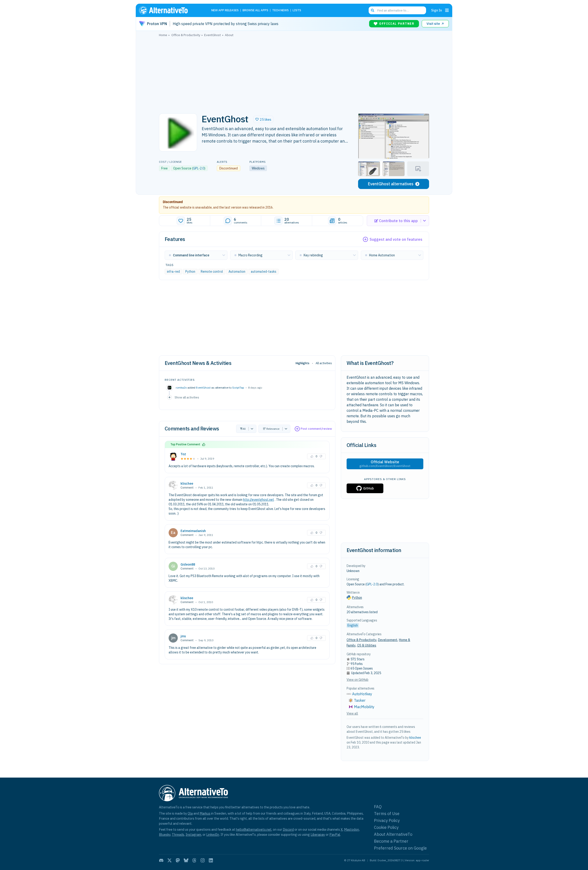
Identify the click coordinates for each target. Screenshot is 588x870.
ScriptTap (238, 387)
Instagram (193, 834)
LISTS (297, 10)
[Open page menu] (447, 10)
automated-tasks (263, 271)
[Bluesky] (186, 860)
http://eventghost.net (258, 500)
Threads (178, 834)
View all (352, 713)
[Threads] (194, 860)
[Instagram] (202, 860)
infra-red (173, 271)
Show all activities (187, 397)
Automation (237, 271)
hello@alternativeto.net (253, 829)
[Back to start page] (170, 10)
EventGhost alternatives (390, 183)
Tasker (359, 700)
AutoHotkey (362, 694)
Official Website (384, 464)
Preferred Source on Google (400, 848)
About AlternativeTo (393, 834)
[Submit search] (372, 10)
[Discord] (161, 860)
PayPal (334, 834)
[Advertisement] (294, 74)
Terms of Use (386, 813)
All (244, 428)
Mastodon (351, 829)
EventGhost (203, 387)
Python (190, 271)
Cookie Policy (386, 827)
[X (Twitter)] (169, 860)
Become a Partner (391, 841)
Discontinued (173, 202)
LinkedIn (212, 834)
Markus (205, 813)
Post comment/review (316, 429)
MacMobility (364, 706)
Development (387, 640)
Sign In (436, 10)
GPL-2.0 (198, 168)
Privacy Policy (387, 820)
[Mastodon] (177, 860)
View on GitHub (357, 680)
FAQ (378, 806)
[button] (263, 119)
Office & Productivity (361, 640)
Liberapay (318, 834)
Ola (190, 813)
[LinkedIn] (211, 860)
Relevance (273, 428)
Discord (288, 829)
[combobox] (397, 10)
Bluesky (164, 834)
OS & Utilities (366, 645)
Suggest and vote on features (396, 239)
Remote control (212, 271)
